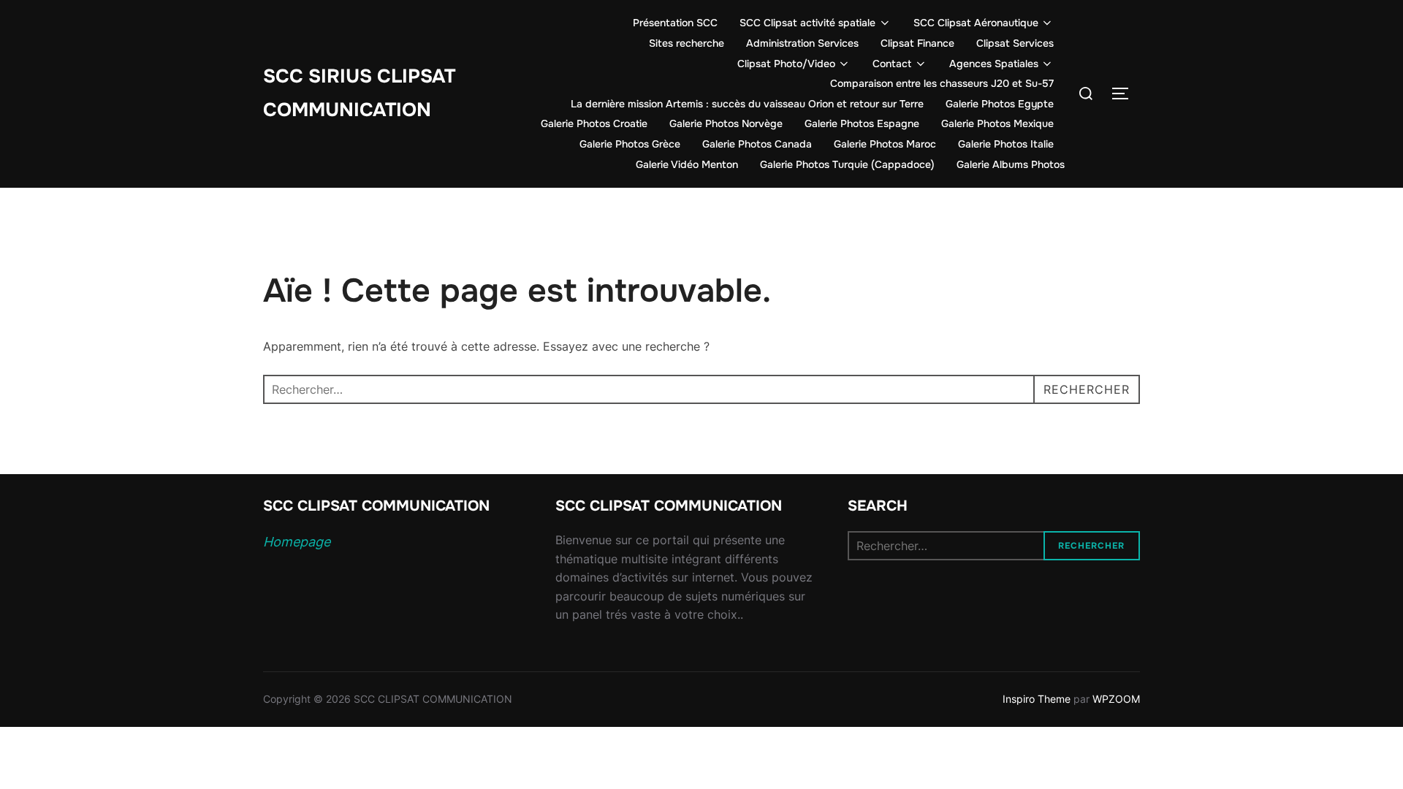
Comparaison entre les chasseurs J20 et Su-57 (942, 83)
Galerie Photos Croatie (594, 123)
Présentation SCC (675, 22)
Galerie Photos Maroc (885, 143)
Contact (891, 63)
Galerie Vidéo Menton (687, 164)
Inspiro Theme (1037, 699)
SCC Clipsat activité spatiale (807, 22)
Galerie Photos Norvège (726, 123)
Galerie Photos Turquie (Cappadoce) (847, 164)
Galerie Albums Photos (1011, 164)
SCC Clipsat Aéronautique (975, 22)
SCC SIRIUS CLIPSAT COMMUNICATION (359, 93)
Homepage (296, 541)
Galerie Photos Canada (757, 143)
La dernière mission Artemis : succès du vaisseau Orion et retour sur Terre (747, 103)
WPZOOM (1116, 699)
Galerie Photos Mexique (997, 123)
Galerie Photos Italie (1006, 143)
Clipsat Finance (917, 43)
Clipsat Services (1015, 43)
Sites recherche (686, 43)
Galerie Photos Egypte (1000, 103)
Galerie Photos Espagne (862, 123)
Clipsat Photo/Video (786, 63)
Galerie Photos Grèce (629, 143)
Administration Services (802, 43)
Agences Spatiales (993, 63)
